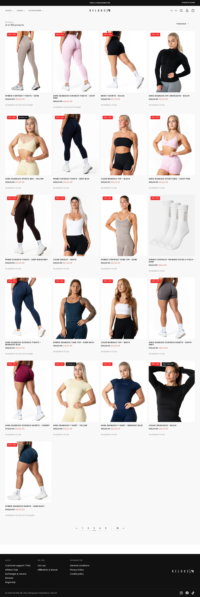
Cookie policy (77, 573)
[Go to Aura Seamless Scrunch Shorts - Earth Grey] (172, 308)
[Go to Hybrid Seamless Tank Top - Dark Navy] (76, 308)
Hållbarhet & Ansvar (48, 569)
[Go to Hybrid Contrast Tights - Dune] (28, 61)
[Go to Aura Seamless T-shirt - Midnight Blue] (124, 391)
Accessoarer (34, 11)
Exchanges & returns (15, 573)
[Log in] (187, 10)
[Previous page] (76, 528)
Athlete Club (11, 569)
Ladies (8, 11)
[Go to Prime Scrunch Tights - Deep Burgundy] (28, 225)
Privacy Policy (77, 569)
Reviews (9, 578)
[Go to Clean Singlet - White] (76, 225)
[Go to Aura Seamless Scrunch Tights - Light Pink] (76, 61)
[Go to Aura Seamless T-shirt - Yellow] (76, 391)
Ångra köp (10, 582)
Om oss (42, 565)
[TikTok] (193, 593)
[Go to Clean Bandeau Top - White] (124, 308)
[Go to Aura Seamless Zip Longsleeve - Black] (172, 61)
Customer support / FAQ (17, 565)
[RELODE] (183, 571)
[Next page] (123, 528)
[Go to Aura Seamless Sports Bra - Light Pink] (172, 144)
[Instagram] (181, 593)
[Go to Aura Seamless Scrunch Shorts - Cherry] (28, 391)
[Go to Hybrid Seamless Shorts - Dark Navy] (28, 472)
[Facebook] (187, 593)
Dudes (20, 11)
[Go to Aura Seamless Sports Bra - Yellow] (28, 144)
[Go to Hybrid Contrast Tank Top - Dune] (124, 225)
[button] (181, 10)
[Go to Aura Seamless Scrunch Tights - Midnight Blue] (28, 308)
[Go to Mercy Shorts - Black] (124, 61)
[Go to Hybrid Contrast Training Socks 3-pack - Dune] (172, 225)
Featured (181, 23)
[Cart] (193, 10)
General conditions (79, 565)
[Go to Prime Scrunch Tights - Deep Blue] (76, 144)
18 (118, 528)
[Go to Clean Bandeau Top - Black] (124, 144)
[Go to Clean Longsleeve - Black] (172, 391)
